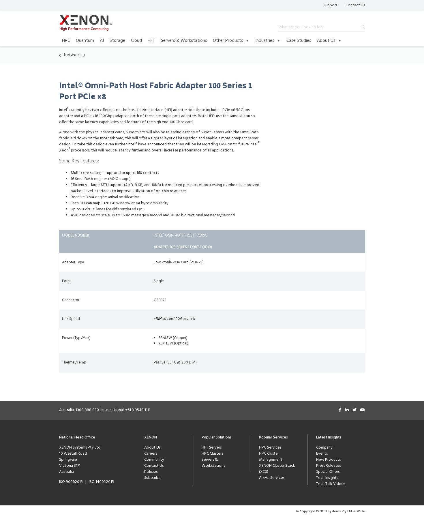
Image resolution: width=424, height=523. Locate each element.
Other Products (228, 40)
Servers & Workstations (184, 40)
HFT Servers (212, 447)
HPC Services (270, 447)
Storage (117, 40)
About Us (326, 40)
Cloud (136, 40)
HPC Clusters (212, 453)
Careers (150, 453)
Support (330, 5)
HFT (151, 40)
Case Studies (298, 40)
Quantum (85, 40)
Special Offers (327, 471)
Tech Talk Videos (330, 484)
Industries (264, 40)
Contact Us (355, 5)
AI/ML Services (271, 478)
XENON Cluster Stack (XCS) (277, 468)
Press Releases (328, 465)
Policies (150, 471)
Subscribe (152, 478)
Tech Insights (327, 478)
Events (322, 453)
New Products (328, 459)
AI (102, 40)
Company (324, 447)
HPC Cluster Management (270, 456)
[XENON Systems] (85, 22)
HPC (66, 40)
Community (154, 459)
